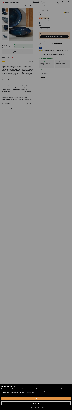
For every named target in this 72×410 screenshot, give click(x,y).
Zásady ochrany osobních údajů (26, 392)
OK (36, 398)
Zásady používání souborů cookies (10, 392)
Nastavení (36, 403)
